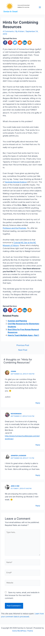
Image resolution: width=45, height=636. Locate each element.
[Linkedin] (24, 42)
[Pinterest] (10, 42)
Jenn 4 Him (15, 486)
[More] (29, 42)
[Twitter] (15, 42)
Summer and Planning (17, 321)
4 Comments (8, 31)
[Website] (22, 583)
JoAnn (13, 371)
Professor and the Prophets (14, 228)
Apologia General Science (16, 182)
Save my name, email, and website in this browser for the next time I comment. (22, 595)
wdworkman (16, 414)
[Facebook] (5, 42)
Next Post (22, 350)
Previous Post (22, 345)
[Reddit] (20, 42)
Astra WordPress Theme (22, 631)
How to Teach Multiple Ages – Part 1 (23, 335)
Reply (38, 403)
